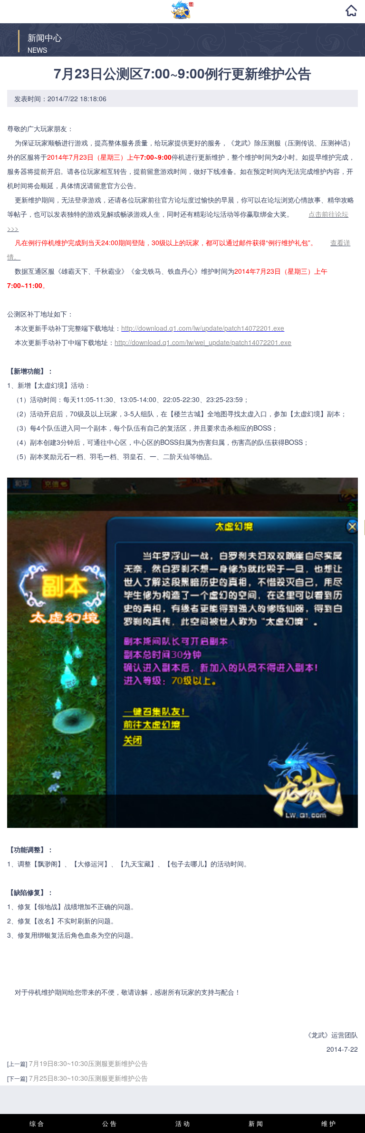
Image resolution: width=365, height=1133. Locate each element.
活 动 (182, 1123)
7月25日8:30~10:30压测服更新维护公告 (88, 1078)
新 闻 (256, 1123)
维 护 (328, 1123)
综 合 (36, 1123)
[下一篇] (17, 1078)
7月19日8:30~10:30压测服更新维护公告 (88, 1063)
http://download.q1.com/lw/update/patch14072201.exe (202, 328)
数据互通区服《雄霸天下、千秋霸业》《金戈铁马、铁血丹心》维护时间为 (182, 589)
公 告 (109, 1123)
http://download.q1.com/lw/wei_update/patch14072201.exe (203, 342)
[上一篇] (17, 1063)
